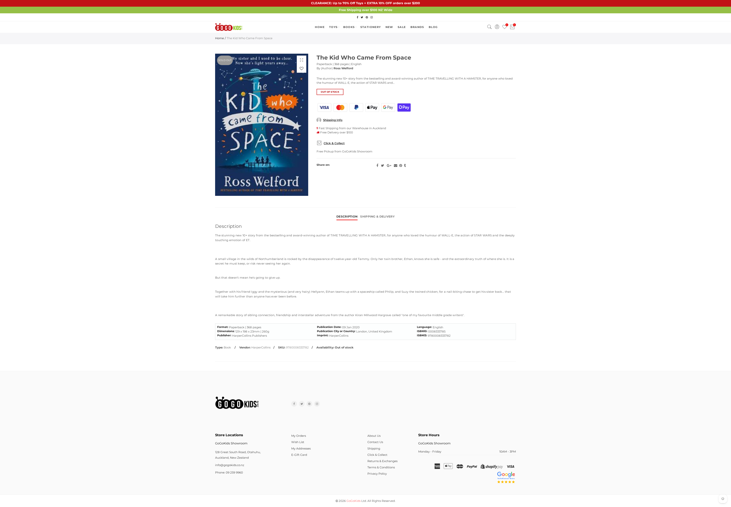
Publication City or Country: (336, 331)
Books (349, 27)
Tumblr (405, 165)
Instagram (317, 404)
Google (389, 165)
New (389, 27)
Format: (222, 327)
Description (347, 216)
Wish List (297, 442)
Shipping (373, 448)
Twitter (382, 165)
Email (395, 165)
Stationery (370, 27)
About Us (374, 436)
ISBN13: (422, 335)
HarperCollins (261, 347)
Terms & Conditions (381, 467)
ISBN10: (422, 331)
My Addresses (301, 448)
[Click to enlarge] (301, 60)
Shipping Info (332, 120)
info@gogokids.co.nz (229, 465)
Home (219, 38)
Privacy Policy (377, 473)
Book (227, 347)
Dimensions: (226, 331)
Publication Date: (329, 327)
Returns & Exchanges (382, 461)
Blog (433, 27)
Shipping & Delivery (377, 216)
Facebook (377, 165)
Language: (424, 327)
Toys (333, 27)
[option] (261, 125)
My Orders (298, 436)
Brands (417, 27)
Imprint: (322, 335)
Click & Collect (334, 143)
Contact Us (375, 442)
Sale (402, 27)
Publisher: (224, 335)
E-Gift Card (299, 455)
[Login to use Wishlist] (301, 68)
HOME (320, 27)
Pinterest (400, 165)
